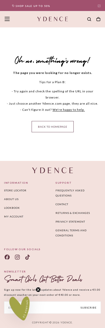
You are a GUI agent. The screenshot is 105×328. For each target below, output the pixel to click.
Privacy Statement (70, 221)
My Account (13, 216)
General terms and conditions (71, 233)
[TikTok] (27, 257)
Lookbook (12, 207)
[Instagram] (17, 257)
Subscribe (89, 307)
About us (11, 199)
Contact (62, 204)
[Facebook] (7, 257)
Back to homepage (52, 126)
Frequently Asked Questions (70, 193)
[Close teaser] (38, 289)
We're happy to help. (68, 110)
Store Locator (15, 190)
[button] (7, 19)
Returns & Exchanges (73, 212)
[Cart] (98, 19)
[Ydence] (52, 170)
